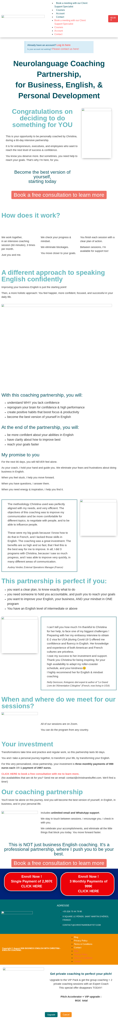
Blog (76, 937)
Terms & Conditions (83, 944)
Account (60, 13)
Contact (60, 17)
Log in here (64, 45)
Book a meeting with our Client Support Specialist (70, 5)
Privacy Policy (80, 940)
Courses (60, 10)
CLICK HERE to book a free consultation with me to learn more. (40, 773)
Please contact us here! (65, 49)
